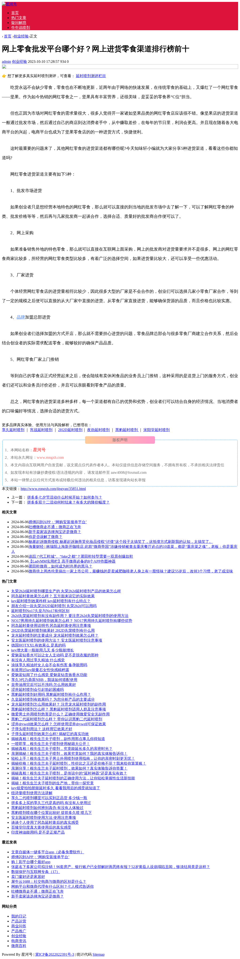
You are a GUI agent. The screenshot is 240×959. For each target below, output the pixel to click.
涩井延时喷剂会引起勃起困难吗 (37, 690)
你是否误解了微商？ (45, 537)
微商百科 (18, 946)
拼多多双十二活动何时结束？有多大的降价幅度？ (68, 502)
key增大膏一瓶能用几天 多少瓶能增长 (42, 650)
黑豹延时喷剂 (127, 430)
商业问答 (18, 926)
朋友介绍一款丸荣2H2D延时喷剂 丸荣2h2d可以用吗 (54, 606)
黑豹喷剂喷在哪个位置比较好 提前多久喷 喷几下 (51, 813)
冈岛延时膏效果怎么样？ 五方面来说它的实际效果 (53, 596)
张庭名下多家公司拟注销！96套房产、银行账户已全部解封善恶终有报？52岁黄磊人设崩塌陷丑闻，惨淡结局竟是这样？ (110, 867)
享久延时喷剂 (13, 430)
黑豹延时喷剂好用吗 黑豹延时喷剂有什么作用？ (51, 694)
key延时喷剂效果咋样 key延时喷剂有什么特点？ (50, 601)
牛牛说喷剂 (20, 28)
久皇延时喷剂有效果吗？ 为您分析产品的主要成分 (53, 699)
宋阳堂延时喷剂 (156, 430)
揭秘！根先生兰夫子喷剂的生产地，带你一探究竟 (52, 783)
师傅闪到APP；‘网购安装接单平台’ (58, 522)
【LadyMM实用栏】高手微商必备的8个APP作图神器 (72, 561)
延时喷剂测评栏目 (91, 76)
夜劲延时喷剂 (98, 430)
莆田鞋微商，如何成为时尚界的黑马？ (60, 566)
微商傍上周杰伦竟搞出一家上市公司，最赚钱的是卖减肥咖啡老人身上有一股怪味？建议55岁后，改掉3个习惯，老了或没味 (131, 571)
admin (6, 62)
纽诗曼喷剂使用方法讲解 (31, 793)
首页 (15, 13)
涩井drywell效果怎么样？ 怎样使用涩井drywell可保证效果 (58, 724)
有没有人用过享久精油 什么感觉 (38, 660)
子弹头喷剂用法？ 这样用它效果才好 (41, 729)
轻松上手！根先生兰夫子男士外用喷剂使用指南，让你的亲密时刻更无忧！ (73, 758)
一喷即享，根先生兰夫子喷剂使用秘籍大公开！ (50, 744)
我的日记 (18, 916)
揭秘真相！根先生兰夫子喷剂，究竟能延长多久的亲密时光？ (61, 749)
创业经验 (21, 36)
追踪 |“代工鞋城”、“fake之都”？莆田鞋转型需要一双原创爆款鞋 (81, 556)
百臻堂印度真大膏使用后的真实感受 (41, 827)
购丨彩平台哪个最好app (30, 862)
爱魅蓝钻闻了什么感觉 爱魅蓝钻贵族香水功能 (49, 675)
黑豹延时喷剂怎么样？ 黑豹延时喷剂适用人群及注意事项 (58, 709)
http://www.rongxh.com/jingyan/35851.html (53, 489)
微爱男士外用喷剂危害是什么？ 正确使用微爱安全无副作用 (60, 714)
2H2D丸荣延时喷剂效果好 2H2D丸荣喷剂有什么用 (53, 630)
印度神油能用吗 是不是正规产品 (38, 832)
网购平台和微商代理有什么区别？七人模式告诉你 (52, 886)
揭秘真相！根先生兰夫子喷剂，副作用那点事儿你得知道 (58, 739)
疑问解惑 (18, 23)
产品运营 (18, 921)
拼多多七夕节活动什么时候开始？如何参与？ (64, 497)
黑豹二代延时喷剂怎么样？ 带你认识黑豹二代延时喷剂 (56, 719)
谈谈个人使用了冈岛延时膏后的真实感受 (45, 822)
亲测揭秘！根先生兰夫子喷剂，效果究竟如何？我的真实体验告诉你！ (69, 754)
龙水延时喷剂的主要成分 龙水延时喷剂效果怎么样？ (54, 635)
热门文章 (18, 18)
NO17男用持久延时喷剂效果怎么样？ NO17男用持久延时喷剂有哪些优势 (71, 621)
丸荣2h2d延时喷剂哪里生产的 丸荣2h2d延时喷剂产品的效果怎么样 (66, 591)
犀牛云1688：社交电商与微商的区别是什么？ (48, 882)
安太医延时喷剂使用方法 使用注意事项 (43, 818)
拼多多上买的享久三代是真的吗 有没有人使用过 (51, 803)
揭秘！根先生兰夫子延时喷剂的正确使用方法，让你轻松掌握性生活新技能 (73, 778)
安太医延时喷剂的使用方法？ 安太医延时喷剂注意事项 (56, 640)
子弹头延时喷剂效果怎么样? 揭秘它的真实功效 (50, 734)
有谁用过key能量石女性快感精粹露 (40, 670)
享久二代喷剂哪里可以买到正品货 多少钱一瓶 (49, 798)
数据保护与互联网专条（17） (35, 872)
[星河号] (9, 4)
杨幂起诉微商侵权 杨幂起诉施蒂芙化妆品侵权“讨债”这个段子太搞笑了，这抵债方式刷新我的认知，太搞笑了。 (121, 542)
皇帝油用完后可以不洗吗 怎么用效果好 (43, 685)
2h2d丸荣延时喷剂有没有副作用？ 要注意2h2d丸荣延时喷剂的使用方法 (69, 616)
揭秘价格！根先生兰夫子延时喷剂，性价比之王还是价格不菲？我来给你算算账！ (78, 763)
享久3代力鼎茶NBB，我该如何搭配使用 (44, 680)
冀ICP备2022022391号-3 (54, 954)
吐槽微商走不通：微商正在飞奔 (55, 527)
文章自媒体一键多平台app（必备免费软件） (47, 852)
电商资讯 (18, 941)
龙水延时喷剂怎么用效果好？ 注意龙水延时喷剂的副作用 (58, 704)
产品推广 (18, 931)
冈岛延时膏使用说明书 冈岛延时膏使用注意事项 (51, 626)
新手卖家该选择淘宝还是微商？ (55, 532)
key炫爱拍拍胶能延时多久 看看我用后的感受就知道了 (55, 788)
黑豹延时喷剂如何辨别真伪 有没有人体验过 (47, 808)
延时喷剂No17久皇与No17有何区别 (40, 611)
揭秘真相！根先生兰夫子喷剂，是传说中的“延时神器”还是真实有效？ (69, 773)
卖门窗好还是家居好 (28, 877)
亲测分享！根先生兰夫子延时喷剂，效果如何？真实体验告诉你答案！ (69, 768)
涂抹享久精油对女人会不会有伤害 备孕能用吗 (49, 665)
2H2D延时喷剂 (70, 430)
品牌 (21, 317)
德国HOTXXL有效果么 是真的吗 (38, 645)
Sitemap (99, 954)
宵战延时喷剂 (41, 430)
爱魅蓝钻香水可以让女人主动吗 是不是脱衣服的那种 (54, 655)
